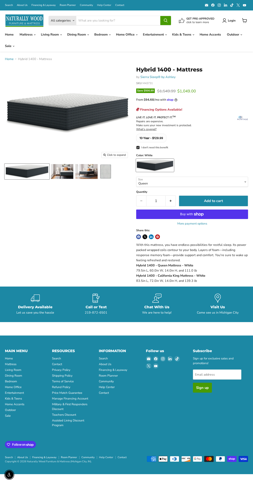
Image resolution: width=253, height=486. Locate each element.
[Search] (165, 20)
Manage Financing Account (70, 398)
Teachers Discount (64, 415)
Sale (8, 46)
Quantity (141, 192)
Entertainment (154, 34)
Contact (119, 5)
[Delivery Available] (35, 304)
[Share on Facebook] (138, 236)
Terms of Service (63, 381)
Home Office (125, 34)
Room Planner (68, 5)
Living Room (50, 34)
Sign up (202, 387)
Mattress (26, 34)
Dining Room (77, 34)
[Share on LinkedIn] (151, 236)
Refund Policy (61, 387)
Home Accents (210, 34)
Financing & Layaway (43, 5)
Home (9, 34)
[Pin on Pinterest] (157, 236)
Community (86, 5)
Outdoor (233, 34)
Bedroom (101, 34)
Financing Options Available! (160, 109)
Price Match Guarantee (67, 393)
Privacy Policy (61, 370)
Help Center (104, 5)
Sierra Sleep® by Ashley (158, 77)
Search (9, 5)
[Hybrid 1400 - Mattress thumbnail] (27, 171)
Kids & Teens (182, 34)
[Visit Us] (217, 304)
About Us (22, 5)
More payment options (192, 223)
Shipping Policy (62, 376)
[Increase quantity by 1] (171, 201)
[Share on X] (145, 236)
